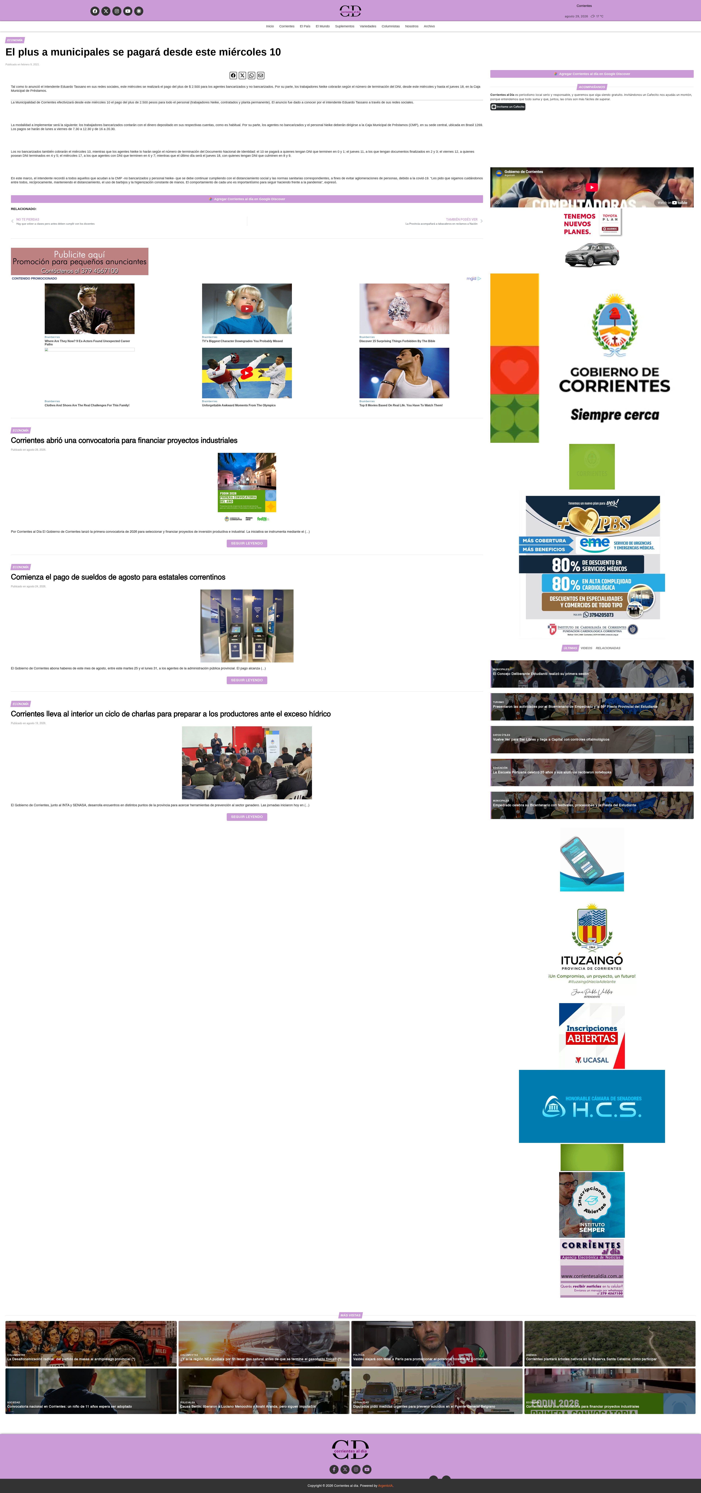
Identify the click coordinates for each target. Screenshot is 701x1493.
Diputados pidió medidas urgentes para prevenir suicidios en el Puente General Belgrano (424, 1406)
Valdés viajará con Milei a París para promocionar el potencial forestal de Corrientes (420, 1359)
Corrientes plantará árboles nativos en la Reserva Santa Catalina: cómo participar (591, 1359)
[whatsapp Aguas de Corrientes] (592, 890)
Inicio (270, 26)
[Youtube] (127, 11)
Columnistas (391, 26)
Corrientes (286, 26)
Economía (15, 40)
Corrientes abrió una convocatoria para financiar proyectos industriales (582, 1406)
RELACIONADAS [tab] (608, 648)
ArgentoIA (385, 1486)
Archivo (429, 26)
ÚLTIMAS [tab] (570, 648)
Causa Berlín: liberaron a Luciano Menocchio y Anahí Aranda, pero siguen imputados (248, 1406)
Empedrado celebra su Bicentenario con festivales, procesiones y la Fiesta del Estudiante (564, 805)
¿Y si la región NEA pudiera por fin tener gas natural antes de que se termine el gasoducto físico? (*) (261, 1359)
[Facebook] (94, 11)
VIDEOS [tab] (586, 648)
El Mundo (323, 26)
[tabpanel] (592, 738)
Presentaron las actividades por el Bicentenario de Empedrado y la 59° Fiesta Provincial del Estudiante (575, 706)
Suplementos (344, 26)
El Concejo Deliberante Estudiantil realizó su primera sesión (541, 674)
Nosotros (411, 26)
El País (305, 26)
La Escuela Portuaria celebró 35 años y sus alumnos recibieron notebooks (552, 772)
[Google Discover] (138, 11)
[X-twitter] (105, 11)
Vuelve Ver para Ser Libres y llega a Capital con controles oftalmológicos (551, 739)
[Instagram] (116, 11)
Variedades (368, 26)
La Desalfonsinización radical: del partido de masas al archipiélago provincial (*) (71, 1359)
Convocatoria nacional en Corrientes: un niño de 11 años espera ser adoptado (69, 1406)
